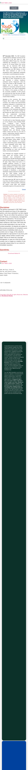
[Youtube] (15, 256)
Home (9, 34)
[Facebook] (6, 256)
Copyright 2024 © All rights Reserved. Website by (14, 295)
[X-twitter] (10, 256)
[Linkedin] (2, 256)
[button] (14, 4)
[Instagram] (19, 256)
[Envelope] (23, 256)
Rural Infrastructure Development (18, 34)
